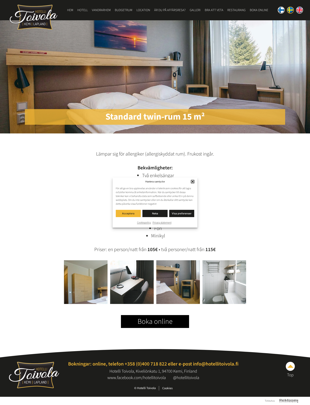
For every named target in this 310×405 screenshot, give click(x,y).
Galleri (195, 10)
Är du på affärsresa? (170, 10)
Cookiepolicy (144, 222)
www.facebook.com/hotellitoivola (136, 378)
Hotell (82, 10)
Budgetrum (123, 10)
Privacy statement (162, 222)
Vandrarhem (101, 10)
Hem (70, 10)
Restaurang (236, 10)
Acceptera (128, 213)
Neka (155, 213)
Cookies (167, 388)
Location (143, 10)
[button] (192, 181)
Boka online (259, 10)
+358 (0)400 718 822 (146, 363)
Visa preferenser (181, 213)
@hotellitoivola (186, 378)
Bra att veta (214, 10)
